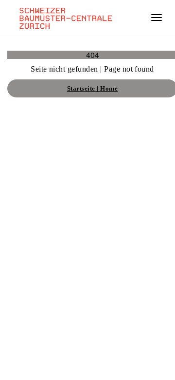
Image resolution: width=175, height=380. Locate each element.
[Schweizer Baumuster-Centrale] (64, 17)
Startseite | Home (92, 88)
